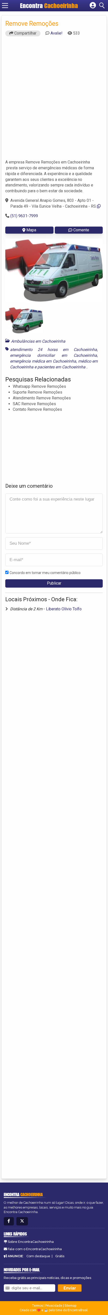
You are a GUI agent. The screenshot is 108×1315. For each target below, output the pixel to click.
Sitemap (70, 1305)
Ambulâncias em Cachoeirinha (38, 341)
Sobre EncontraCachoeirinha (31, 1242)
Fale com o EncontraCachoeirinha (35, 1249)
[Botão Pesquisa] (102, 5)
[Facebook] (9, 1221)
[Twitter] (22, 1221)
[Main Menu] (5, 6)
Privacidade (53, 1305)
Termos (37, 1305)
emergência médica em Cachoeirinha (43, 361)
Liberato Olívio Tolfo (64, 609)
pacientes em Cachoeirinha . (62, 367)
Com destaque (38, 1256)
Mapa (31, 230)
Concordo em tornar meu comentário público (45, 573)
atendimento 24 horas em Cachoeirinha (53, 349)
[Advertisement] (54, 100)
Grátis (59, 1256)
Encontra (49, 5)
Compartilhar (24, 33)
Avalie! (56, 33)
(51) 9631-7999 (24, 215)
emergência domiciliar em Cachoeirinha (53, 355)
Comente (81, 230)
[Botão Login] (93, 5)
